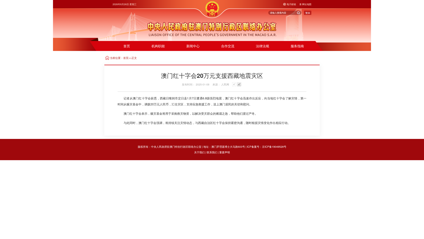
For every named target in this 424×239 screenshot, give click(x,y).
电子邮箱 (291, 4)
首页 (126, 45)
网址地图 (306, 4)
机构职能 (158, 45)
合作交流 (227, 45)
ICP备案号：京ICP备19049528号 (266, 147)
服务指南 (297, 45)
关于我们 (199, 152)
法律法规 (262, 45)
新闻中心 (193, 45)
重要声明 (224, 152)
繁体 (307, 12)
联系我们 (212, 152)
